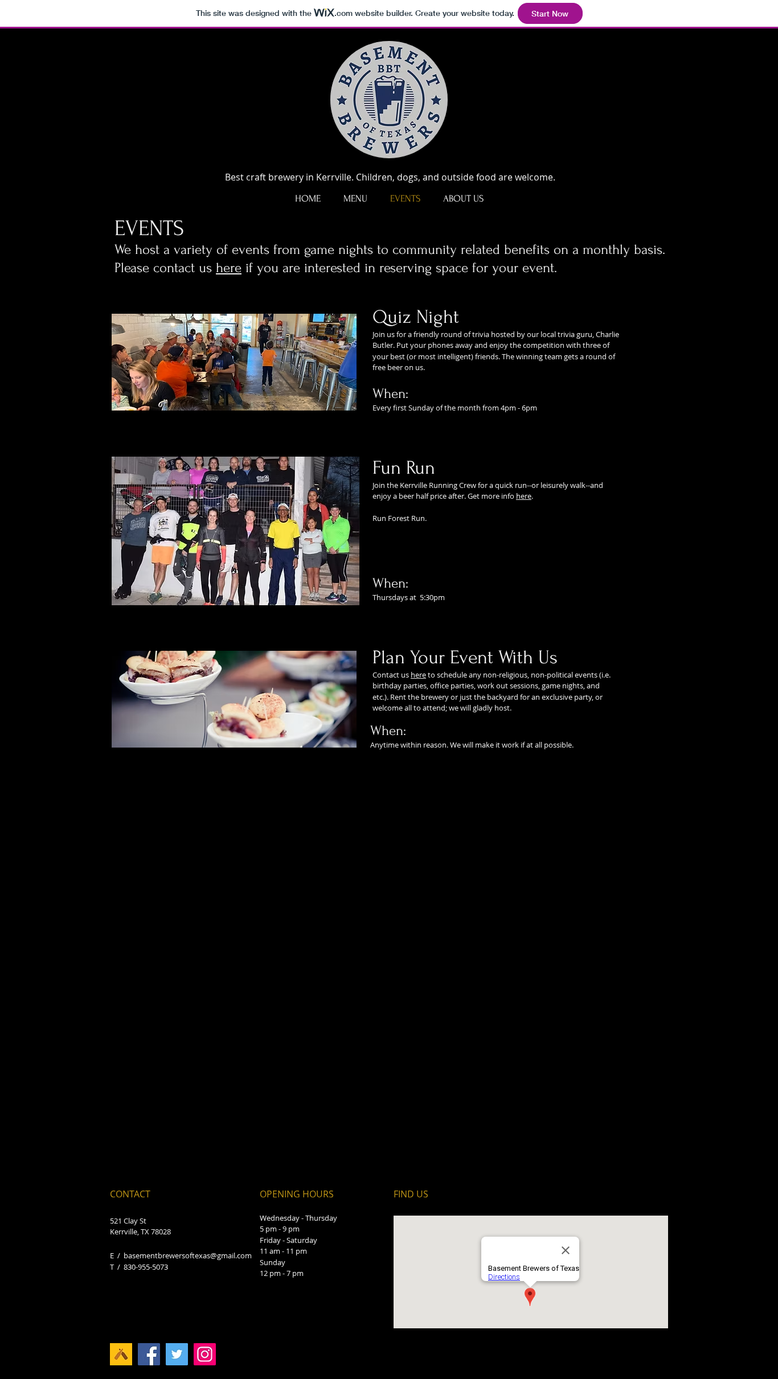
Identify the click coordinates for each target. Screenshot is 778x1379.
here (228, 268)
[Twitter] (177, 1354)
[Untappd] (121, 1354)
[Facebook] (149, 1354)
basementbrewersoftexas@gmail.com (188, 1255)
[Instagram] (205, 1354)
